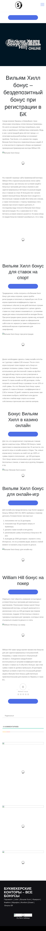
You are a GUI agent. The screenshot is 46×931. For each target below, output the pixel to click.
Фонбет (24, 902)
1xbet (16, 899)
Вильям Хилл (25, 899)
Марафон (15, 902)
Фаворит (36, 899)
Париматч (8, 899)
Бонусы (7, 905)
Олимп (30, 902)
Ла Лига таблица (23, 918)
